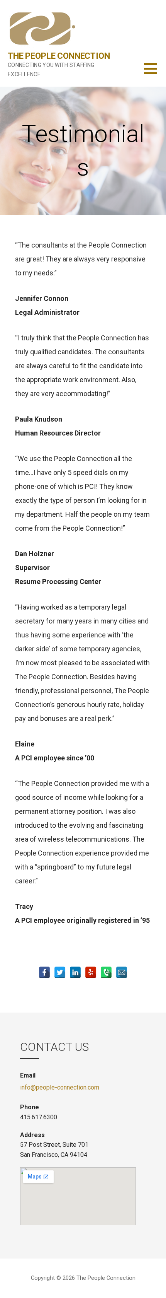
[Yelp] (91, 972)
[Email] (121, 972)
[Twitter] (60, 972)
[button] (155, 73)
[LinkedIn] (75, 972)
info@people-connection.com (59, 1087)
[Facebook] (44, 972)
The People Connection (59, 56)
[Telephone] (106, 972)
